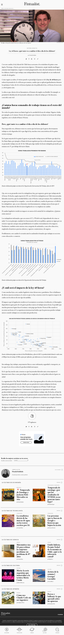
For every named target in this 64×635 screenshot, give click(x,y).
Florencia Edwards (52, 527)
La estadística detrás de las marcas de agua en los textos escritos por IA (23, 520)
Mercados (19, 487)
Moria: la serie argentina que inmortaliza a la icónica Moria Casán (23, 575)
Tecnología (19, 513)
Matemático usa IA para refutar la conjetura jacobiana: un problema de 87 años (23, 550)
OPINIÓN (57, 632)
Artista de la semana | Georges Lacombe (53, 575)
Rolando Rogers (51, 504)
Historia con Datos (8, 8)
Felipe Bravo (51, 559)
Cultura (18, 568)
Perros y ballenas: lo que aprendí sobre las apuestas (54, 597)
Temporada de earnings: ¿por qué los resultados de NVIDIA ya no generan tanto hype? (54, 494)
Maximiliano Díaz (52, 603)
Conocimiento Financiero (53, 485)
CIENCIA (32, 632)
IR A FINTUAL (32, 625)
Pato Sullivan (51, 581)
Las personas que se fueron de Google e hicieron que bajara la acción (55, 520)
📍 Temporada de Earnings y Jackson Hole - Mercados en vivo (23, 494)
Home (2, 8)
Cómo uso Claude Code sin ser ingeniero (24, 597)
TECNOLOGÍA (19, 632)
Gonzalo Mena (20, 527)
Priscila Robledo (32, 55)
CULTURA (45, 632)
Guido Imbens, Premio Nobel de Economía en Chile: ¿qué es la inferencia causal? (55, 550)
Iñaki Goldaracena (21, 582)
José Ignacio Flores (21, 602)
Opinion (18, 592)
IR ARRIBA (60, 614)
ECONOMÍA (6, 632)
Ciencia (18, 542)
